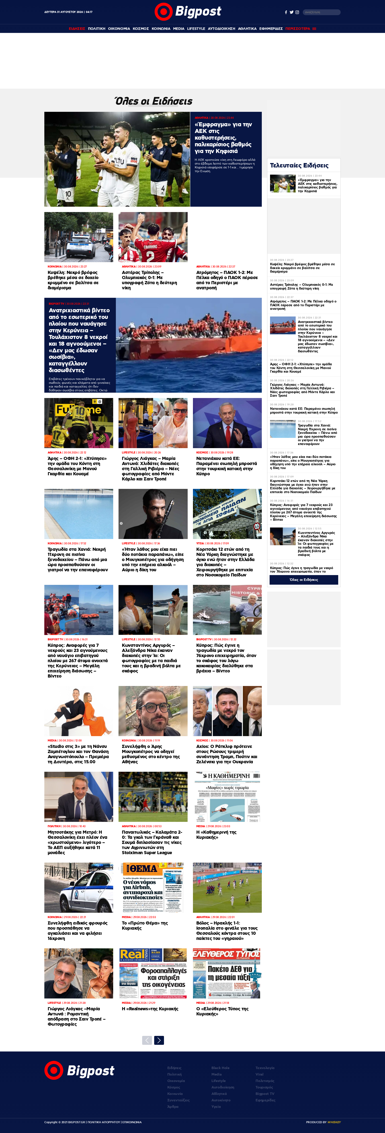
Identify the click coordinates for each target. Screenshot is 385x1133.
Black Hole (220, 1068)
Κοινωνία (175, 1094)
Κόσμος (173, 1087)
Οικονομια (119, 29)
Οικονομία (176, 1081)
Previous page (147, 1040)
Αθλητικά (219, 1094)
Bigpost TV (265, 1094)
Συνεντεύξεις (178, 1100)
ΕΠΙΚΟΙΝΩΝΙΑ (131, 1122)
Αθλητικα (247, 29)
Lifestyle (196, 29)
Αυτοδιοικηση (221, 29)
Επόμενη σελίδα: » (159, 1040)
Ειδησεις (77, 29)
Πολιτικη (96, 29)
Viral (259, 1074)
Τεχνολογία (265, 1068)
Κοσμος (141, 29)
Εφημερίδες (266, 1100)
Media (178, 29)
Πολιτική (174, 1074)
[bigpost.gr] (188, 20)
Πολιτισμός (265, 1081)
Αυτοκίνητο (221, 1100)
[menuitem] (77, 29)
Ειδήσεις (174, 1068)
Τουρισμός (264, 1087)
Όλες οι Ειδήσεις (304, 580)
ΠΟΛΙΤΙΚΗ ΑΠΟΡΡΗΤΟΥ (104, 1122)
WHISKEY (334, 1122)
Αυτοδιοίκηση (222, 1087)
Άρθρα (172, 1106)
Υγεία (216, 1106)
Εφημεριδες (271, 29)
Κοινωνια (161, 29)
